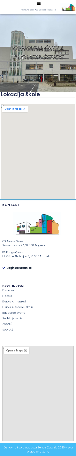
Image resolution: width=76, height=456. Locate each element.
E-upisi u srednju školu (17, 307)
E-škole (7, 296)
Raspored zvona (13, 313)
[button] (38, 3)
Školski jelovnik (12, 318)
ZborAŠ (7, 324)
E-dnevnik (9, 290)
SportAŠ (7, 329)
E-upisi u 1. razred (14, 301)
